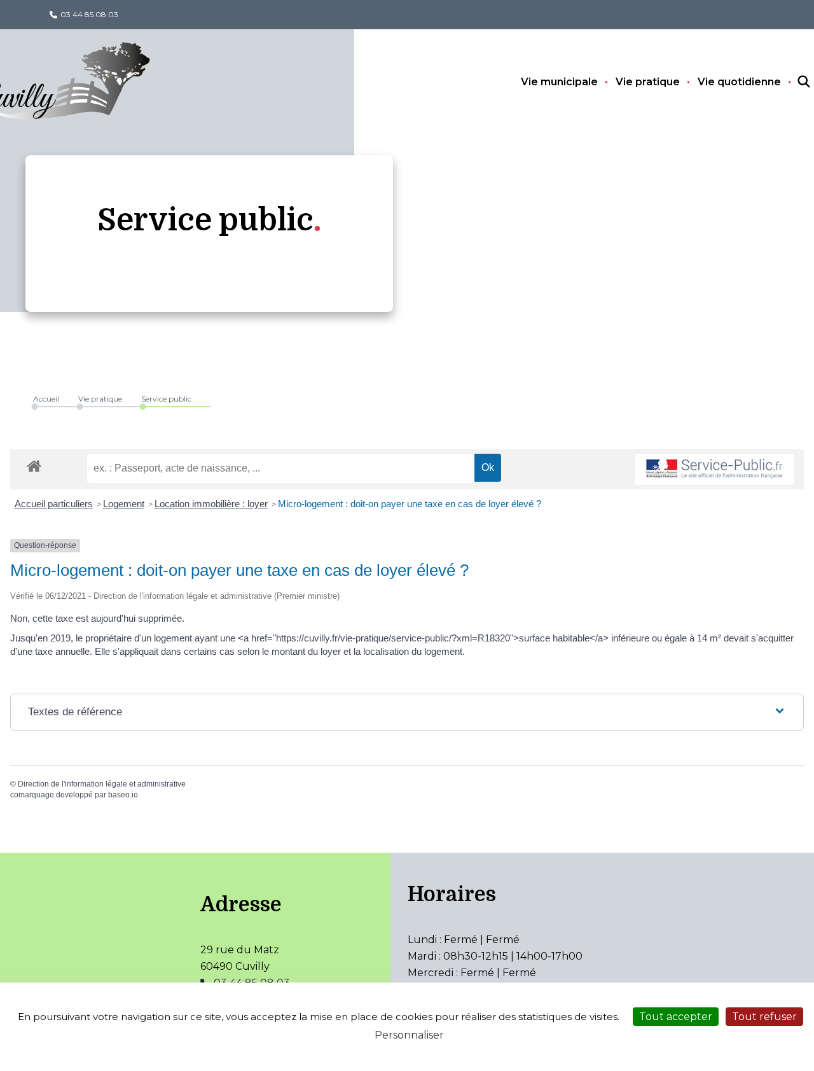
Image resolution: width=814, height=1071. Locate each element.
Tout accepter (675, 1017)
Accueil (46, 398)
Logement (123, 503)
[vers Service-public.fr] (714, 469)
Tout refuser (764, 1017)
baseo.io (123, 794)
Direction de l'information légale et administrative (102, 784)
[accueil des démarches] (34, 464)
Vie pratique (648, 82)
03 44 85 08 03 (89, 14)
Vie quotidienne (739, 82)
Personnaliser (409, 1035)
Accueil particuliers (54, 503)
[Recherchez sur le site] (792, 82)
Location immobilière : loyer (211, 503)
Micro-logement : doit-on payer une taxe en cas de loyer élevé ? (409, 503)
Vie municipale (559, 82)
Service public (166, 398)
